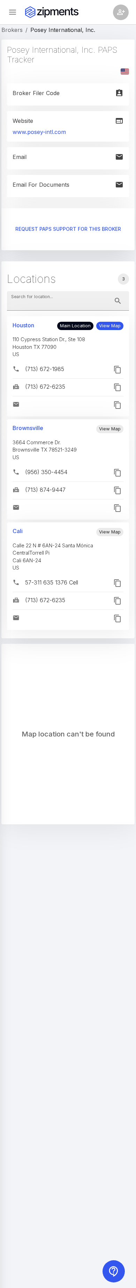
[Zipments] (51, 12)
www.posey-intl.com (39, 131)
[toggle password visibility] (118, 301)
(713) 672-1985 (44, 368)
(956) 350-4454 (46, 472)
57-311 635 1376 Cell (51, 582)
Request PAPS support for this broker (68, 229)
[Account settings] (120, 12)
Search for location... (32, 296)
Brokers (12, 29)
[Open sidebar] (13, 12)
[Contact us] (114, 1271)
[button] (109, 326)
